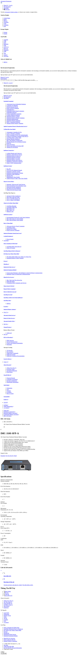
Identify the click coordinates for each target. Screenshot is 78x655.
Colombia (6, 25)
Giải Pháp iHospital (11, 206)
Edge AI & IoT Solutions (13, 108)
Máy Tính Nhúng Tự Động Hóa (14, 140)
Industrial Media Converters (13, 158)
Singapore (6, 50)
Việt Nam (7, 9)
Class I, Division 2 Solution (13, 133)
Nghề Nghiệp (6, 385)
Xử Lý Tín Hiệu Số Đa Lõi (13, 198)
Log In (10, 5)
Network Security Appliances (14, 187)
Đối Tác (6, 324)
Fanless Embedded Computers (14, 113)
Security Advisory (8, 359)
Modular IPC (10, 175)
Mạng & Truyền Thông (9, 181)
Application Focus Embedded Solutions (16, 104)
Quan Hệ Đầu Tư (7, 375)
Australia (6, 39)
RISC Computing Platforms (13, 122)
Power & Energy (11, 144)
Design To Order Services (9, 318)
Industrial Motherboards (12, 119)
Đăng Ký (6, 5)
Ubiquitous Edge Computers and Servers (16, 283)
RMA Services (10, 340)
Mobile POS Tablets (11, 229)
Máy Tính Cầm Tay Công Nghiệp (15, 218)
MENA (5, 62)
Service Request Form (12, 341)
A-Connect (6, 407)
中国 (5, 41)
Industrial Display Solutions (10, 309)
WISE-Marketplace (8, 406)
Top (3, 652)
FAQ (5, 621)
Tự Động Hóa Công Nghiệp (9, 129)
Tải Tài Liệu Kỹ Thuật (11, 455)
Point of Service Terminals (13, 230)
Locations (9, 392)
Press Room (9, 372)
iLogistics (6, 306)
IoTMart (6, 405)
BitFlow (9, 303)
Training (9, 390)
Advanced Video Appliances (13, 196)
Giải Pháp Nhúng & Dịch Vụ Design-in (12, 250)
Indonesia (6, 44)
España (5, 33)
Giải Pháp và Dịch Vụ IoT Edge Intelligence (13, 297)
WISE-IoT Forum (11, 354)
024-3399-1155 (8, 595)
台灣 (5, 51)
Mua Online (8, 591)
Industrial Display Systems (13, 116)
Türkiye (5, 54)
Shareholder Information (12, 382)
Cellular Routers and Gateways (14, 153)
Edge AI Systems (11, 248)
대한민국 (6, 47)
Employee (6, 399)
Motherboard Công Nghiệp (13, 177)
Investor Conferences (12, 380)
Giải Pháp (6, 240)
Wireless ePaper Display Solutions (15, 123)
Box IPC (9, 169)
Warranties (9, 344)
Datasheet (3, 455)
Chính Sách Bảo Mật (9, 646)
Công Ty (6, 362)
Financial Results (11, 378)
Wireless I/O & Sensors (12, 147)
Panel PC (9, 143)
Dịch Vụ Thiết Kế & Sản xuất (10, 291)
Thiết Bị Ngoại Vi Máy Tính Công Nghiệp (17, 178)
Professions (9, 388)
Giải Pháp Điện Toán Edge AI (14, 246)
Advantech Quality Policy (9, 321)
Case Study (6, 612)
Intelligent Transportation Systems (15, 173)
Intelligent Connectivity (9, 150)
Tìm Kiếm (6, 8)
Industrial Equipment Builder (10, 269)
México (5, 20)
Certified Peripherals (8, 236)
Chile (5, 23)
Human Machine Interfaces (13, 139)
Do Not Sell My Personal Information (13, 648)
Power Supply (10, 239)
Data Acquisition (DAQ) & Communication (17, 135)
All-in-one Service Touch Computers (15, 226)
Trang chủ (6, 410)
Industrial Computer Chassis (13, 171)
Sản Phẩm (6, 98)
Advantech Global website (11, 12)
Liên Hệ (6, 402)
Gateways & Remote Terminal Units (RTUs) (17, 136)
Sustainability (7, 396)
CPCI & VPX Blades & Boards (14, 170)
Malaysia (6, 48)
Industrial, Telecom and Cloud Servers (16, 184)
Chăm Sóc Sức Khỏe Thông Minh (11, 203)
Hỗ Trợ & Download (8, 337)
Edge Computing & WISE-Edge (10, 243)
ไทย (5, 53)
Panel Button (4, 78)
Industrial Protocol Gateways (14, 156)
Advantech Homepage (6, 1)
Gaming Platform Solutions (13, 115)
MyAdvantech (7, 6)
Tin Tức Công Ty (8, 602)
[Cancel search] (37, 80)
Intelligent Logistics (8, 214)
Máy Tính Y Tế (10, 210)
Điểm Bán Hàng (11, 281)
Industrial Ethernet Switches (13, 157)
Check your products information (15, 343)
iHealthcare (6, 264)
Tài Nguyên (9, 350)
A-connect (6, 622)
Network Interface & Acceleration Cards (16, 185)
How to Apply (10, 393)
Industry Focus (7, 615)
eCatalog (6, 619)
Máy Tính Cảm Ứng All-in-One (14, 280)
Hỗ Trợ (5, 334)
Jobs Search (6, 606)
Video (5, 617)
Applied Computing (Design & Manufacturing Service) (15, 126)
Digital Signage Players (12, 107)
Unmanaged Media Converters (11, 414)
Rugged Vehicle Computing (9, 288)
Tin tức (5, 618)
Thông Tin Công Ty (11, 368)
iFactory (5, 261)
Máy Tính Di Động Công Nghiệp (15, 220)
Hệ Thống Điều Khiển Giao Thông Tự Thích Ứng (19, 256)
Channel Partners (7, 327)
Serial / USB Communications (14, 163)
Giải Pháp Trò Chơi (8, 294)
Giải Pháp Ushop (11, 227)
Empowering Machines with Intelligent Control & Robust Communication (24, 273)
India (5, 42)
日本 (5, 45)
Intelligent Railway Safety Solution (15, 258)
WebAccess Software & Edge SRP (15, 146)
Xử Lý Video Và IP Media (13, 200)
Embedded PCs (10, 109)
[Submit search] (35, 80)
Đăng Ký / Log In (8, 83)
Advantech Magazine (12, 370)
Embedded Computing (8, 101)
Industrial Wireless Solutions (13, 120)
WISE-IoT (9, 333)
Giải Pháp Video (7, 300)
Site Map (6, 645)
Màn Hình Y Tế (10, 208)
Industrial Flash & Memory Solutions (16, 118)
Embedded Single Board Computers (15, 111)
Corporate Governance (12, 379)
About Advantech (7, 364)
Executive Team (10, 369)
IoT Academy (10, 352)
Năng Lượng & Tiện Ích (9, 286)
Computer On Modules (12, 105)
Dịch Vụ (6, 312)
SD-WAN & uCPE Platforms (14, 188)
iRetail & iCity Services (9, 277)
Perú (5, 26)
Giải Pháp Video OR (12, 207)
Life (8, 389)
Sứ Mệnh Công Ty (8, 605)
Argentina (6, 22)
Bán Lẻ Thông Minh (8, 223)
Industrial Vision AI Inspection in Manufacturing (18, 274)
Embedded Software (12, 112)
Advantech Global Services (9, 315)
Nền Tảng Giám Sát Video (13, 197)
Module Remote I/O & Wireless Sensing (16, 141)
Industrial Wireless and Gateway (14, 160)
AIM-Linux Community (12, 353)
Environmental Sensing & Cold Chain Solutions (18, 217)
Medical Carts (10, 211)
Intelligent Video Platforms (13, 174)
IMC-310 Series (7, 416)
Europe (5, 32)
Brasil (5, 19)
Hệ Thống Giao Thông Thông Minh (11, 253)
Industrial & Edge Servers (9, 267)
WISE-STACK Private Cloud (14, 190)
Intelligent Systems (8, 165)
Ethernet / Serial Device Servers (14, 154)
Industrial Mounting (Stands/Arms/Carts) (12, 233)
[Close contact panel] (1, 570)
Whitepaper (6, 614)
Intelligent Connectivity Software (15, 161)
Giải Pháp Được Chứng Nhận (14, 137)
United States (7, 18)
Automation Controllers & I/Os (14, 132)
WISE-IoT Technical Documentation (15, 356)
